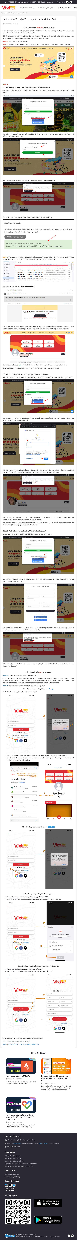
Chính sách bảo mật (12, 1174)
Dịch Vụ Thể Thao (64, 8)
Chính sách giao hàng (12, 1177)
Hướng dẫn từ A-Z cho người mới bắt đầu (19, 1166)
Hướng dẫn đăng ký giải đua (14, 1161)
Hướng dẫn (18, 13)
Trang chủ (4, 13)
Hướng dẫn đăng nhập (12, 1156)
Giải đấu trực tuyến (45, 8)
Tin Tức (11, 13)
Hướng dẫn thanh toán (13, 1158)
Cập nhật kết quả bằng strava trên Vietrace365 (21, 1164)
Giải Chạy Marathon (27, 8)
